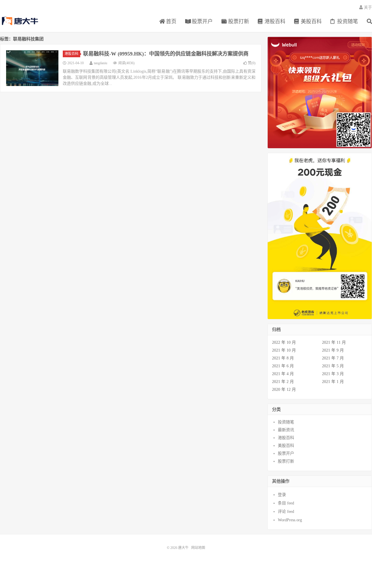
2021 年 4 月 (283, 374)
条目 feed (286, 503)
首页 (170, 21)
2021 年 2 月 (283, 381)
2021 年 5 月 (333, 366)
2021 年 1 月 (333, 381)
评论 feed (286, 511)
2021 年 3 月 (333, 374)
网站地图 (198, 548)
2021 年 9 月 (333, 350)
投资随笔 (347, 21)
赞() (251, 63)
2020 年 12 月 (284, 389)
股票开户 (201, 21)
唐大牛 (20, 20)
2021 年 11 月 (334, 342)
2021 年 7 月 (333, 358)
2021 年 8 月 (283, 358)
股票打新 (238, 21)
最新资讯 (286, 430)
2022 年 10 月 (284, 342)
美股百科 (310, 21)
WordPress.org (290, 520)
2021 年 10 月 (284, 350)
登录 (282, 495)
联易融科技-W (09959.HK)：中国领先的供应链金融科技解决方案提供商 (165, 54)
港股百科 (274, 21)
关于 (367, 7)
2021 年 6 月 (283, 366)
